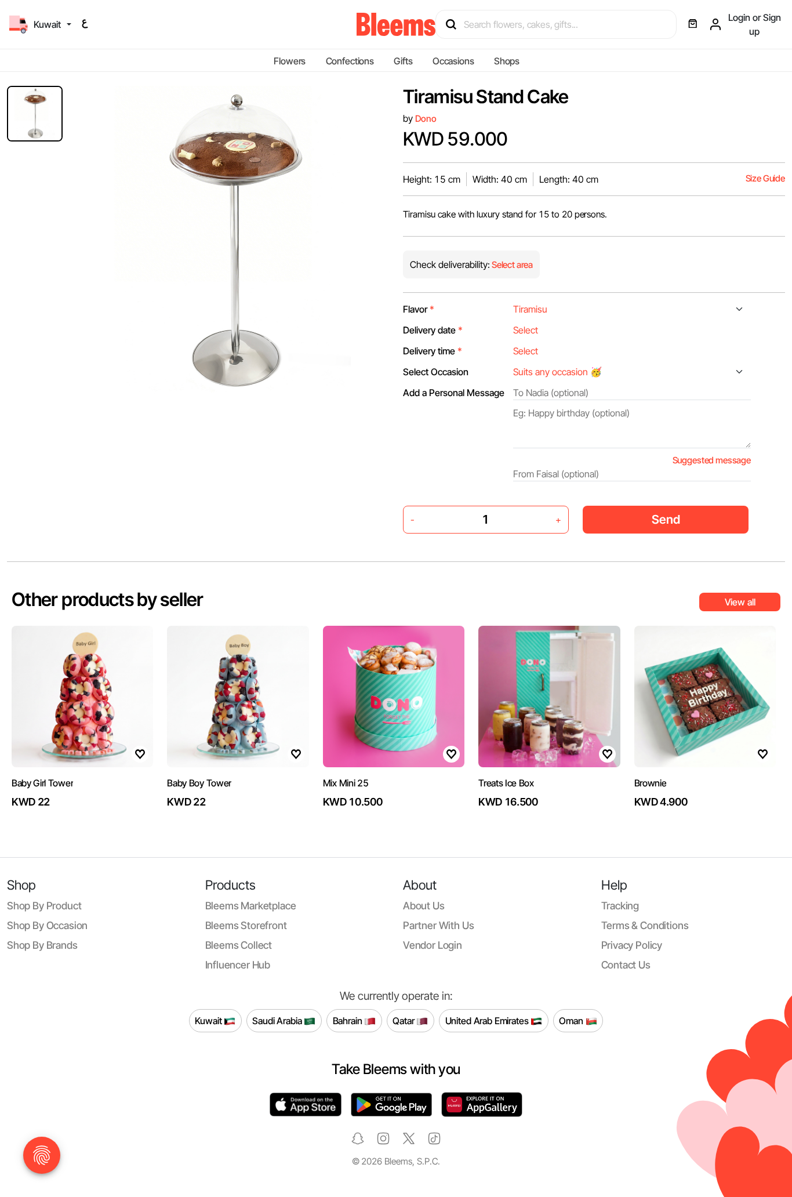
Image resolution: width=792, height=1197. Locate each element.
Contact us (626, 965)
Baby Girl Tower (42, 783)
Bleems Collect (239, 945)
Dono (425, 118)
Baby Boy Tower (199, 783)
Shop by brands (42, 945)
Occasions (453, 61)
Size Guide (765, 178)
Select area (511, 264)
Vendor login (432, 945)
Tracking (620, 905)
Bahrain (349, 1020)
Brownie (650, 783)
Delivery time (432, 351)
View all (740, 602)
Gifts (403, 61)
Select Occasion (435, 372)
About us (424, 905)
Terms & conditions (645, 925)
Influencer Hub (238, 965)
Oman (572, 1020)
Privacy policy (632, 945)
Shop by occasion (47, 925)
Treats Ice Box (506, 783)
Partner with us (438, 925)
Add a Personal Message (453, 392)
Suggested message (712, 460)
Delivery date (433, 330)
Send (666, 519)
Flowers (290, 61)
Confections (350, 61)
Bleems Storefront (246, 925)
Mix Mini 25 (345, 783)
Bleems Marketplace (250, 905)
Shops (506, 61)
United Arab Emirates (488, 1020)
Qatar (404, 1020)
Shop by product (44, 905)
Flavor (418, 309)
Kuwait (209, 1020)
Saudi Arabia (278, 1020)
